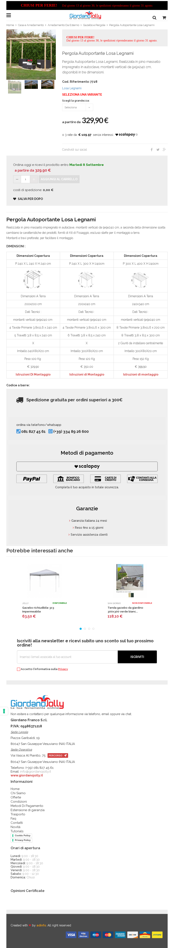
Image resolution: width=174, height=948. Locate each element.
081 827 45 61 (33, 431)
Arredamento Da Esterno (63, 25)
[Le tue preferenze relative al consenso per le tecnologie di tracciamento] (4, 711)
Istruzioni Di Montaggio (33, 374)
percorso (56, 755)
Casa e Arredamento (31, 25)
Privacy (63, 669)
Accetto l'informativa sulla (44, 669)
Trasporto (18, 814)
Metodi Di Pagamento (27, 806)
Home (10, 25)
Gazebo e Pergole (94, 25)
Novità (15, 827)
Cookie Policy (22, 835)
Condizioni (19, 802)
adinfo (41, 925)
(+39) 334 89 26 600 (71, 431)
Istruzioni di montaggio (140, 374)
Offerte (16, 797)
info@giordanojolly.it (35, 771)
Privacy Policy (23, 840)
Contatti (17, 823)
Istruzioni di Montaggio (86, 374)
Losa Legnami (71, 88)
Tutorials (17, 831)
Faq (13, 818)
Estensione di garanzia (28, 810)
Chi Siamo (18, 793)
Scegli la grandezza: (76, 100)
